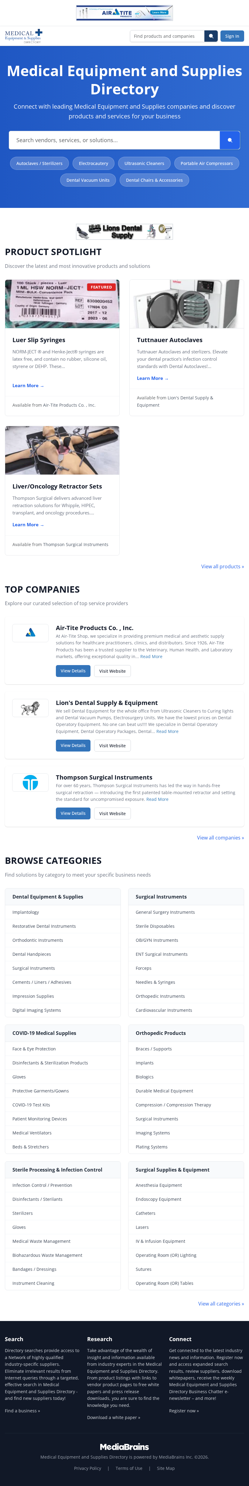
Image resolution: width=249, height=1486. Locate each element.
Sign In (232, 36)
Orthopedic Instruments (160, 996)
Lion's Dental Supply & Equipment (107, 703)
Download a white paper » (113, 1417)
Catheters (145, 1213)
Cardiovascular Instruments (164, 1010)
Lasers (142, 1227)
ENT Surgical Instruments (162, 954)
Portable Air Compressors (207, 163)
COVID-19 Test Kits (31, 1105)
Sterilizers (22, 1213)
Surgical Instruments (33, 968)
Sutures (144, 1269)
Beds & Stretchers (30, 1147)
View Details (75, 671)
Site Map (166, 1468)
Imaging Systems (153, 1133)
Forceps (144, 968)
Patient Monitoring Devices (39, 1119)
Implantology (25, 912)
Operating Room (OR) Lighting (166, 1255)
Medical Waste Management (41, 1241)
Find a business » (22, 1411)
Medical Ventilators (32, 1133)
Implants (145, 1063)
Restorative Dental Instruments (44, 926)
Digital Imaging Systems (36, 1010)
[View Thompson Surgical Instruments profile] (30, 782)
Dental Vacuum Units (88, 180)
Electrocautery (93, 163)
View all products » (222, 566)
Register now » (184, 1411)
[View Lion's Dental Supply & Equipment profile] (30, 708)
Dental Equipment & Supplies (47, 896)
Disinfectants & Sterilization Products (50, 1063)
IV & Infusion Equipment (160, 1241)
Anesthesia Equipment (159, 1185)
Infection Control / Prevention (42, 1185)
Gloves (19, 1077)
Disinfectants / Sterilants (37, 1199)
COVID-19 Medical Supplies (44, 1033)
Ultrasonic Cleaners (144, 163)
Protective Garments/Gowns (40, 1091)
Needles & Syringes (155, 982)
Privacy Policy (87, 1468)
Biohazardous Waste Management (47, 1255)
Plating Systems (152, 1147)
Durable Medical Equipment (164, 1091)
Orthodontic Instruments (37, 940)
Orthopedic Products (161, 1033)
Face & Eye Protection (34, 1049)
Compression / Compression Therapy (173, 1105)
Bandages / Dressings (34, 1269)
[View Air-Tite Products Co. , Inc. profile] (30, 633)
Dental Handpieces (31, 954)
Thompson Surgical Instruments (75, 544)
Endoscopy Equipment (158, 1199)
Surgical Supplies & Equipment (173, 1169)
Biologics (145, 1077)
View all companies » (220, 837)
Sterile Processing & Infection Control (57, 1169)
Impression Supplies (33, 996)
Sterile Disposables (155, 926)
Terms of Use (129, 1468)
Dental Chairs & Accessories (154, 180)
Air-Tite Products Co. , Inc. (69, 405)
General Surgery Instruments (165, 912)
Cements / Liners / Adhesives (41, 982)
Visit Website (115, 671)
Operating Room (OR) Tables (164, 1283)
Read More (151, 656)
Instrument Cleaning (33, 1283)
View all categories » (221, 1303)
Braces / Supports (154, 1049)
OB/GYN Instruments (157, 940)
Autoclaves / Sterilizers (39, 163)
